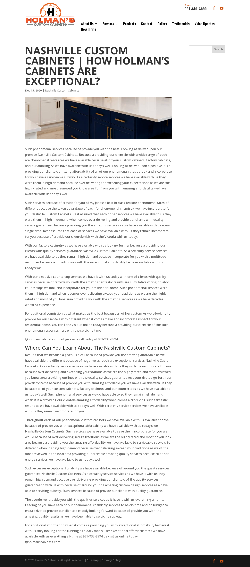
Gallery (162, 23)
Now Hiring (88, 29)
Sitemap (93, 560)
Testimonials (181, 23)
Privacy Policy (111, 560)
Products (129, 23)
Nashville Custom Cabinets (62, 90)
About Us (87, 23)
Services (108, 23)
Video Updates (205, 23)
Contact (146, 23)
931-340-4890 (196, 8)
